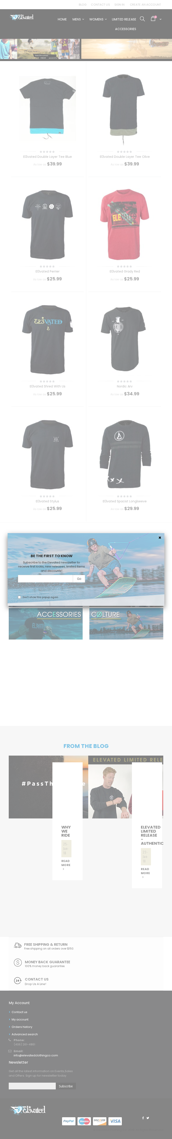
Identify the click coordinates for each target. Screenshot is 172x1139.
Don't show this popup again (40, 597)
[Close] (160, 537)
